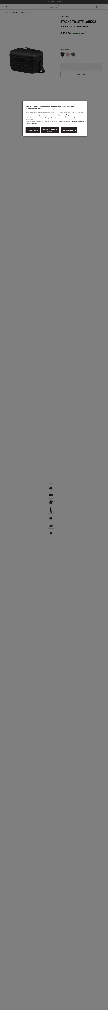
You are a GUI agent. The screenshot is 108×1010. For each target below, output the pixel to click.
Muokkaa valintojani (69, 130)
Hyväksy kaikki (33, 130)
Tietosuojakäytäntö (78, 121)
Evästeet (34, 123)
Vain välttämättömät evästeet (50, 130)
